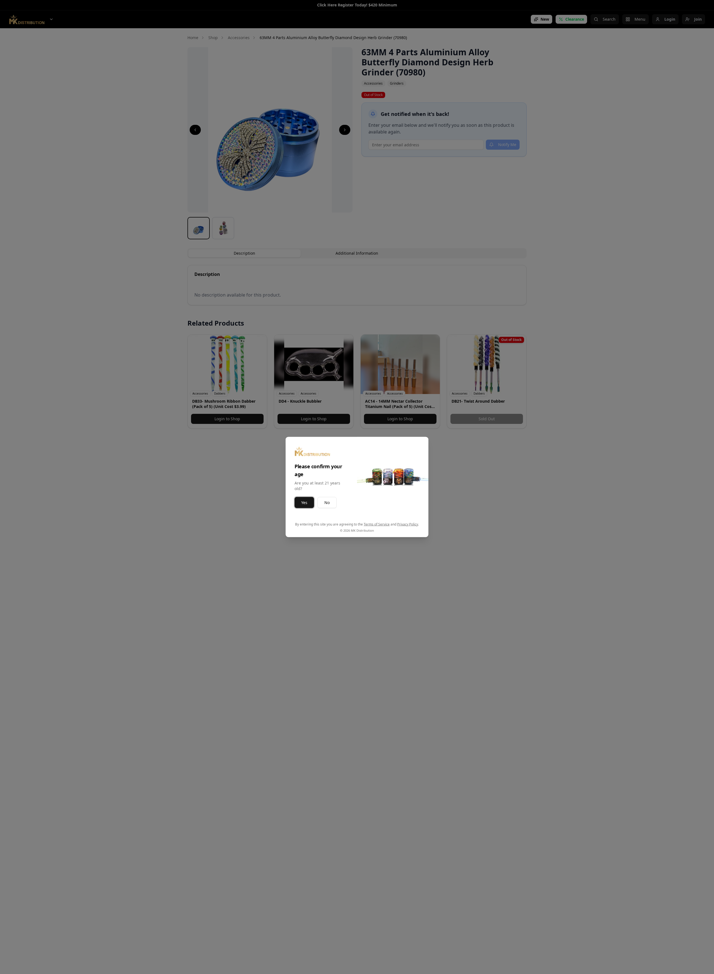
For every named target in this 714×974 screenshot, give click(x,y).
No (327, 502)
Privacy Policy (407, 524)
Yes (304, 502)
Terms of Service (377, 524)
